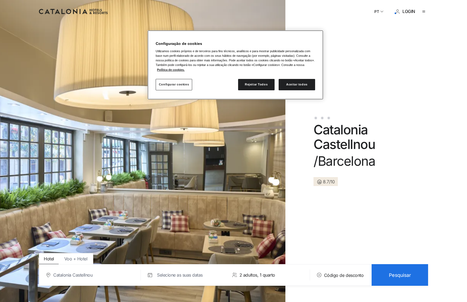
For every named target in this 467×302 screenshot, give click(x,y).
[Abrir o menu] (425, 11)
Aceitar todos (296, 84)
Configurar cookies (174, 84)
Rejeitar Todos (256, 84)
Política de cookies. (171, 69)
